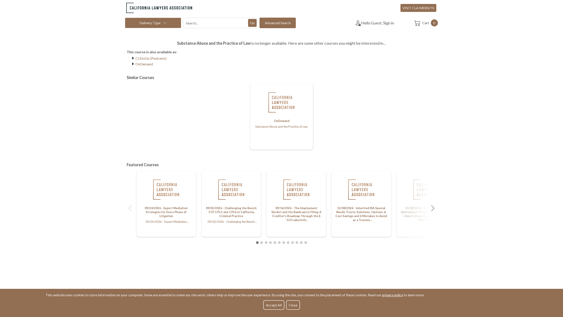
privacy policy (392, 295)
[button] (130, 208)
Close (293, 305)
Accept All (274, 305)
